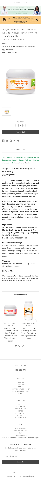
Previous (3, 320)
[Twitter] (14, 140)
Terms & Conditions (26, 476)
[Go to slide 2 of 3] (19, 346)
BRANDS (21, 404)
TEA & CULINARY (20, 418)
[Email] (7, 140)
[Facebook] (3, 140)
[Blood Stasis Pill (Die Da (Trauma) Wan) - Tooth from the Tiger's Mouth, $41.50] (28, 310)
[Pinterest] (18, 140)
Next (36, 320)
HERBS (20, 411)
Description (20, 149)
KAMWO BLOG (20, 384)
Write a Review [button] (30, 46)
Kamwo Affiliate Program (20, 391)
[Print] (11, 140)
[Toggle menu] (3, 3)
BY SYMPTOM (20, 406)
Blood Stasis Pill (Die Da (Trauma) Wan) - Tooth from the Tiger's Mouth (28, 332)
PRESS (20, 387)
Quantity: (20, 122)
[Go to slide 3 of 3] (23, 346)
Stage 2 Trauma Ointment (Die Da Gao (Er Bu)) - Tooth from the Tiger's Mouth (10, 333)
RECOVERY (20, 416)
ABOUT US (20, 382)
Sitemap (21, 394)
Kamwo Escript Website (22, 163)
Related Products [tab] (20, 294)
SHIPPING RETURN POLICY (20, 389)
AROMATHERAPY (20, 409)
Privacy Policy (12, 476)
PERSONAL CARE (20, 413)
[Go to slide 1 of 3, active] (16, 346)
